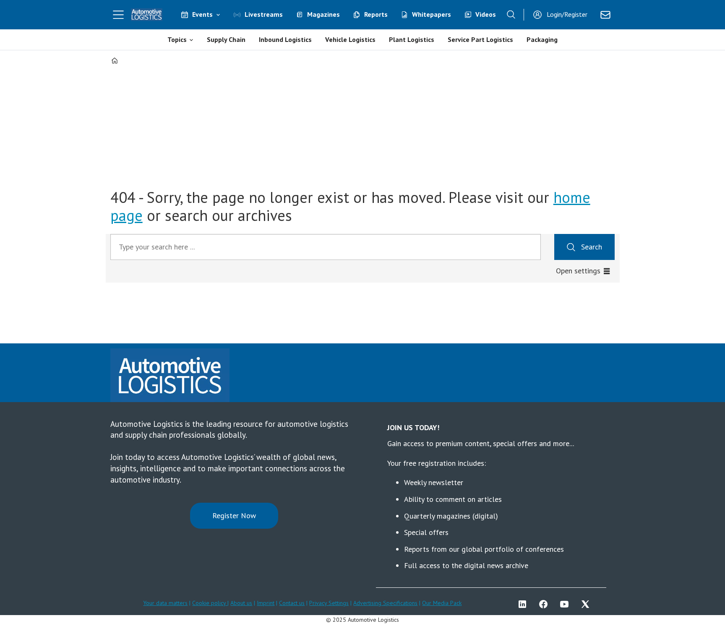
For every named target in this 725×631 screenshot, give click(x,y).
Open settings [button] (578, 270)
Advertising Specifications (385, 603)
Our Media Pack (442, 603)
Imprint (265, 603)
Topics (177, 39)
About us (241, 603)
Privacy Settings (329, 603)
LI (524, 604)
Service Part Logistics (480, 39)
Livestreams (264, 14)
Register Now (234, 515)
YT (566, 604)
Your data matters (165, 603)
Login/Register (567, 14)
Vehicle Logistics (350, 39)
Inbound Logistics (285, 39)
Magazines (323, 14)
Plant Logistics (411, 39)
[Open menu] (118, 14)
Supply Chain (226, 39)
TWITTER (587, 604)
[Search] (511, 14)
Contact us (292, 603)
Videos (485, 14)
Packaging (542, 39)
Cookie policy (209, 603)
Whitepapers (431, 14)
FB (545, 604)
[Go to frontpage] (147, 14)
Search (591, 247)
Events (202, 14)
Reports (376, 14)
